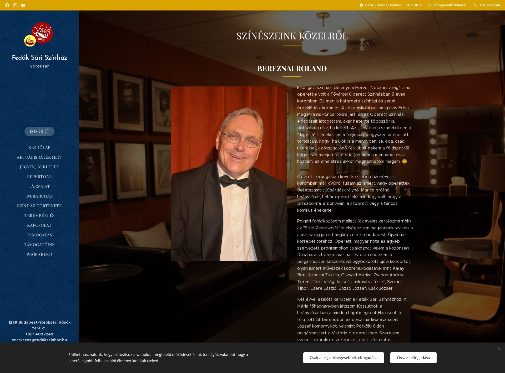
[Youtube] (23, 5)
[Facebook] (7, 5)
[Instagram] (15, 5)
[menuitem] (39, 147)
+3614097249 (489, 5)
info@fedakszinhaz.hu (450, 5)
